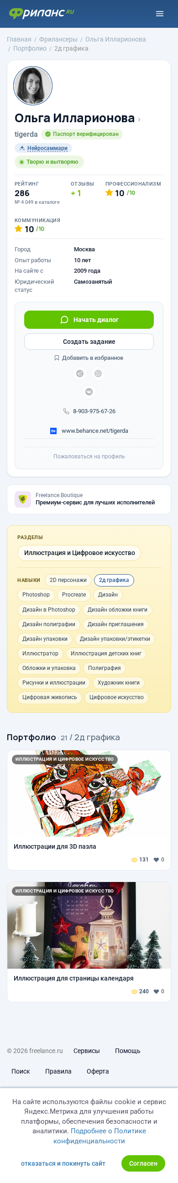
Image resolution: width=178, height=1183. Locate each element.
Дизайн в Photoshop (48, 610)
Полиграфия (104, 668)
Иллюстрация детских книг (106, 653)
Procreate (74, 595)
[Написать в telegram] (80, 373)
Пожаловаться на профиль (89, 456)
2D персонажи (68, 580)
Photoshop (36, 595)
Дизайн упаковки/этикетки (115, 639)
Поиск (20, 1071)
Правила (58, 1071)
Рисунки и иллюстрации (53, 683)
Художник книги (119, 683)
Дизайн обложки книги (117, 610)
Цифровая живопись (49, 697)
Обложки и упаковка (49, 668)
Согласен (143, 1163)
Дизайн (108, 595)
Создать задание (89, 341)
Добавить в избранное (92, 357)
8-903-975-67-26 (94, 411)
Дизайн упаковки (45, 639)
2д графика (114, 580)
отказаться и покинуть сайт (63, 1163)
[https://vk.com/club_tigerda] (89, 392)
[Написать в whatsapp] (98, 373)
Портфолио (31, 737)
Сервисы (86, 1050)
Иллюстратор (40, 653)
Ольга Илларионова (75, 118)
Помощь (128, 1050)
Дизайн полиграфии (48, 624)
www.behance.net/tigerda (94, 430)
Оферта (98, 1071)
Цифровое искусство (116, 697)
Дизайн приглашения (116, 624)
